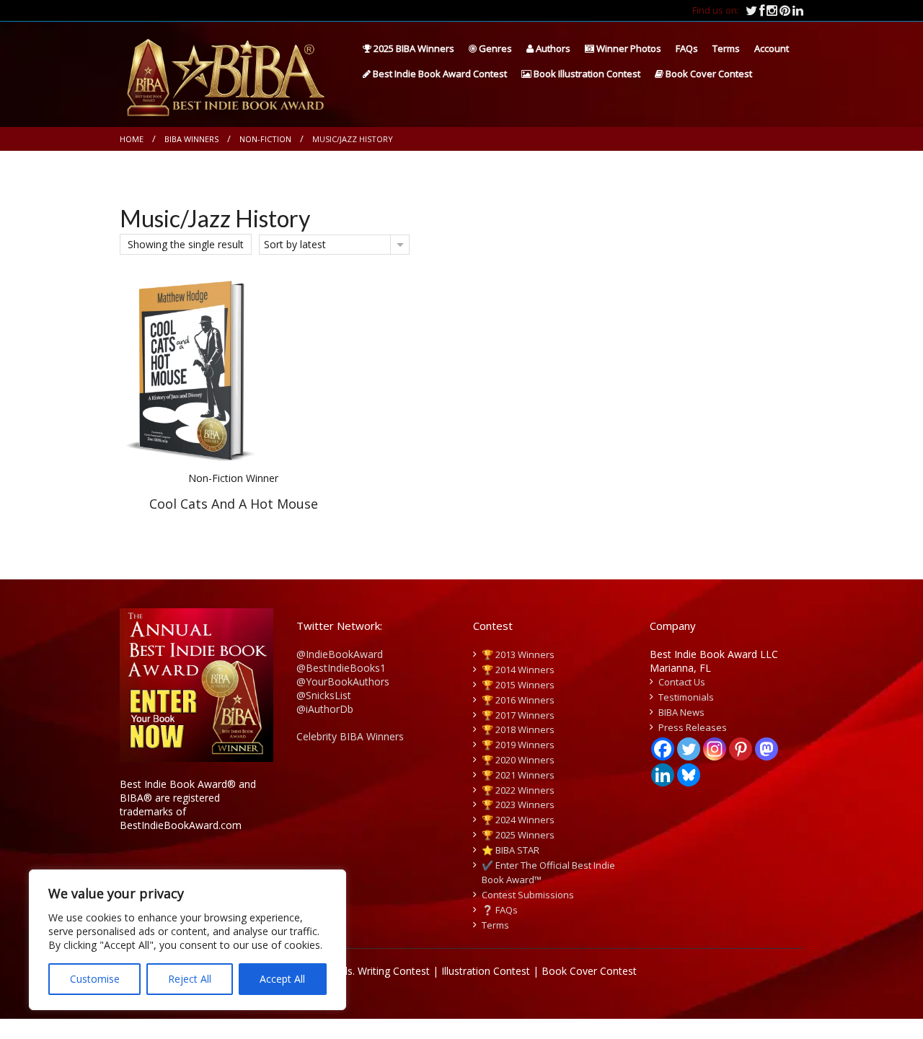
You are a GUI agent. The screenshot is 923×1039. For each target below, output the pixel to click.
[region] (187, 939)
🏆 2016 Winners (518, 699)
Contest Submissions (528, 894)
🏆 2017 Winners (518, 715)
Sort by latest (295, 244)
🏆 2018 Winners (518, 729)
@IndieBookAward (339, 654)
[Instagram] (714, 748)
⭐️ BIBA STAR (510, 849)
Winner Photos (627, 48)
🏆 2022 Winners (518, 790)
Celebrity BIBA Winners (350, 736)
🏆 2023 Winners (518, 804)
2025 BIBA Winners (412, 48)
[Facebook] (662, 748)
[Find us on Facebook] (763, 10)
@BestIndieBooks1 (341, 668)
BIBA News (681, 712)
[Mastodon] (766, 748)
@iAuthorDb (324, 709)
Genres (494, 48)
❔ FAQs (500, 909)
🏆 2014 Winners (518, 669)
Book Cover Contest (707, 73)
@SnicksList (323, 695)
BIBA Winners (191, 138)
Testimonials (686, 697)
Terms (726, 48)
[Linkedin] (662, 774)
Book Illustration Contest (585, 73)
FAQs (687, 48)
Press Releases (692, 727)
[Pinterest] (740, 748)
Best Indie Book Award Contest (439, 73)
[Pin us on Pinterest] (786, 10)
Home (131, 138)
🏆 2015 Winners (518, 684)
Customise (95, 979)
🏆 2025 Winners (518, 834)
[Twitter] (688, 748)
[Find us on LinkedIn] (797, 10)
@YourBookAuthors (342, 681)
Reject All (189, 979)
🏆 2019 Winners (518, 744)
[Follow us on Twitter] (752, 10)
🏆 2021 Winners (518, 774)
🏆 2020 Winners (518, 759)
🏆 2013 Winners (518, 654)
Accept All (282, 979)
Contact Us (681, 681)
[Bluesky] (688, 774)
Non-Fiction (265, 138)
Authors (552, 48)
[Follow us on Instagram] (773, 10)
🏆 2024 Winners (518, 819)
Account (771, 48)
